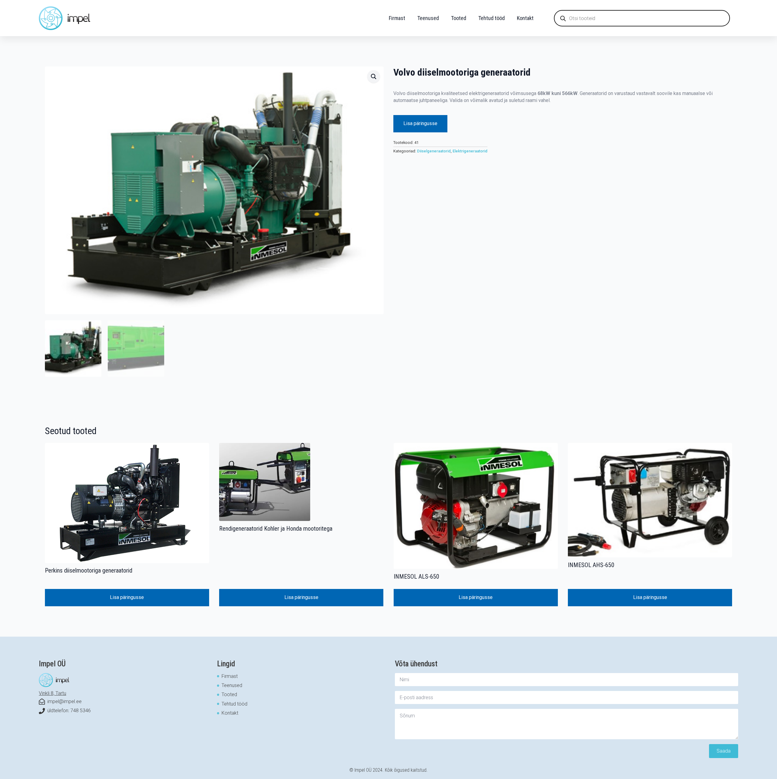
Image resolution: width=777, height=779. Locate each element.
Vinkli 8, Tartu (52, 693)
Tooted (458, 18)
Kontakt (525, 18)
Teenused (428, 18)
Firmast (397, 18)
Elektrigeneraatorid (470, 151)
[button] (373, 76)
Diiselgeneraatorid (434, 151)
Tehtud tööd (491, 18)
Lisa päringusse (420, 123)
